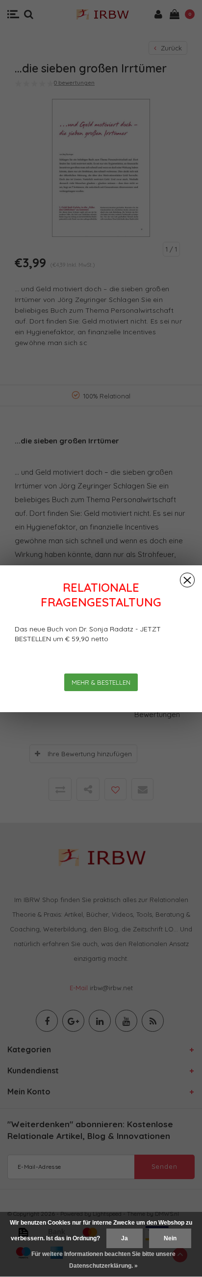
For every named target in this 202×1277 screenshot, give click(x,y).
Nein (170, 1238)
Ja (124, 1238)
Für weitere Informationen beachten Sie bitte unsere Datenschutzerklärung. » (103, 1260)
